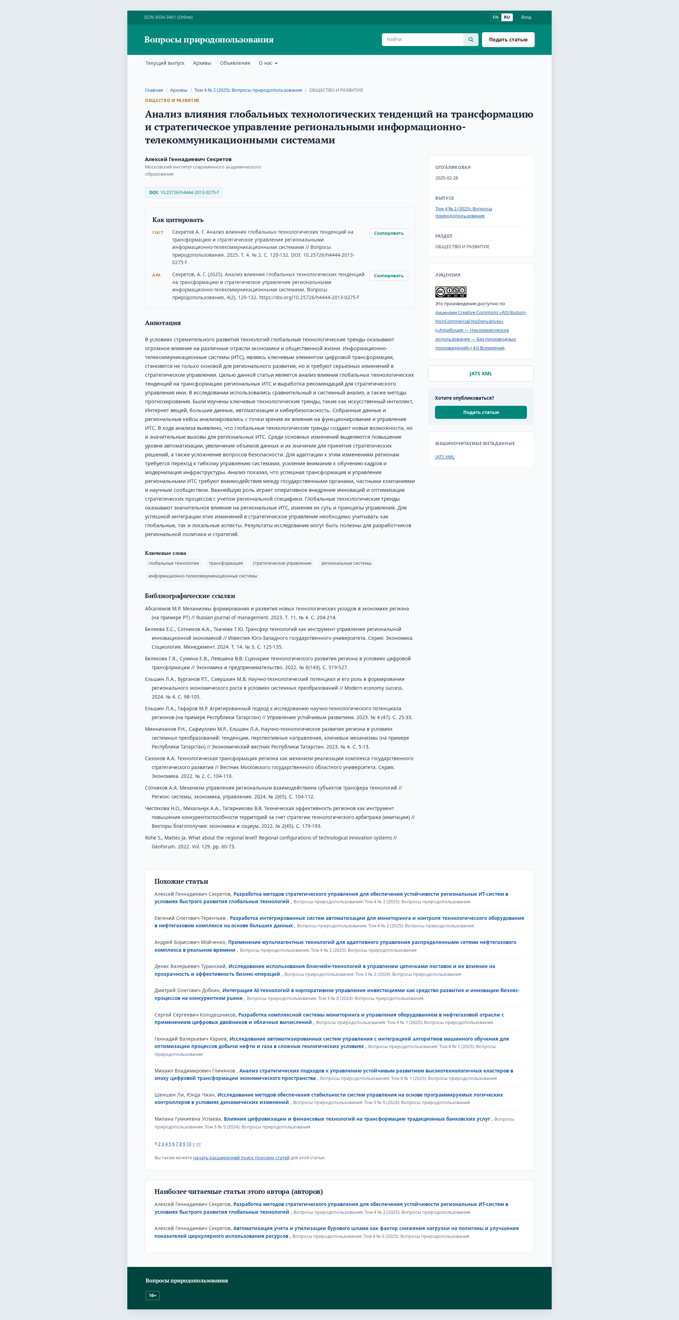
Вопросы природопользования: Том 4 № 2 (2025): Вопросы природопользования (382, 902)
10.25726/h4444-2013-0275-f (189, 192)
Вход (526, 17)
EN (496, 17)
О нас (266, 63)
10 (188, 1144)
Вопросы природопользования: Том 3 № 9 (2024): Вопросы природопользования (381, 1102)
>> (198, 1144)
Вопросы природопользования (209, 39)
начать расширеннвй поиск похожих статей (241, 1158)
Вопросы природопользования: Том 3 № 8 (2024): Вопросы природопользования (335, 998)
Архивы (202, 63)
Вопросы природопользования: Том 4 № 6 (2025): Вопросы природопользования (380, 1236)
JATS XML (481, 373)
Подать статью (508, 39)
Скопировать (389, 233)
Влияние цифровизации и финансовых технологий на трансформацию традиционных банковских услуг (358, 1119)
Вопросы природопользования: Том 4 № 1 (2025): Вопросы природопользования (404, 1022)
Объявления (235, 63)
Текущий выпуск (165, 63)
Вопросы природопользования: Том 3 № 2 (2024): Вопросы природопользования (372, 974)
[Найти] (470, 39)
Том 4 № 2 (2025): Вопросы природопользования (248, 90)
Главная (154, 90)
